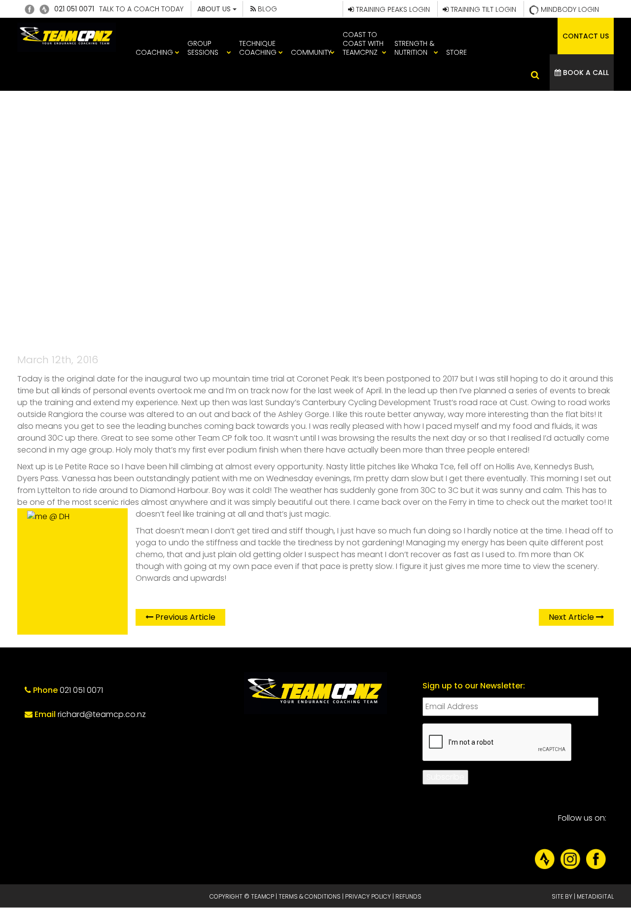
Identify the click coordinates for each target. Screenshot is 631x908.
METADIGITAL (595, 896)
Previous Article (184, 617)
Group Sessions (202, 47)
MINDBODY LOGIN (569, 9)
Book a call (585, 72)
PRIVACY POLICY (368, 896)
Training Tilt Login (482, 9)
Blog (266, 9)
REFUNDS (408, 896)
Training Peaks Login (392, 9)
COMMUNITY (311, 52)
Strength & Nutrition (414, 47)
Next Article (572, 617)
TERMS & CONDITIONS (310, 896)
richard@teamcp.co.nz (102, 714)
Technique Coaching (258, 47)
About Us (215, 9)
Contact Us (585, 36)
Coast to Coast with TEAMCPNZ (363, 43)
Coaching (154, 52)
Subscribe (445, 777)
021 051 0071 (74, 9)
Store (456, 52)
